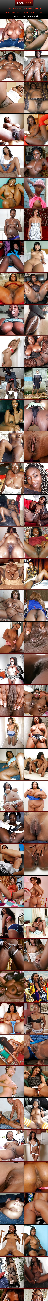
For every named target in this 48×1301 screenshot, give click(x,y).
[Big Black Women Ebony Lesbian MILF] (12, 1018)
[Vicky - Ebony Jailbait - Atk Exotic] (12, 955)
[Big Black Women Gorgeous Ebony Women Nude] (36, 288)
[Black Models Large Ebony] (12, 796)
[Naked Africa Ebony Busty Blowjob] (12, 1081)
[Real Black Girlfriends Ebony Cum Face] (12, 34)
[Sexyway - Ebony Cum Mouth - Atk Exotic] (36, 1272)
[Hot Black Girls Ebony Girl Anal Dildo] (12, 574)
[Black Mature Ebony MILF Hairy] (36, 320)
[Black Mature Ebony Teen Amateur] (12, 542)
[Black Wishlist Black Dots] (12, 351)
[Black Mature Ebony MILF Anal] (12, 129)
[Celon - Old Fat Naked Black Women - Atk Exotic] (36, 637)
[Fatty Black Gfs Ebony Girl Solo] (12, 320)
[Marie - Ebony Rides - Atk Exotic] (36, 1145)
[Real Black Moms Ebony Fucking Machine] (12, 66)
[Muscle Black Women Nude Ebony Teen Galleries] (36, 66)
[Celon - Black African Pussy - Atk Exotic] (36, 478)
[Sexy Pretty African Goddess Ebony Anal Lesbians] (36, 415)
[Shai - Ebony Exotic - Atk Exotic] (12, 1272)
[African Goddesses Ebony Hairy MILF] (12, 383)
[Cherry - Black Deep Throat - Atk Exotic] (12, 859)
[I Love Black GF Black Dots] (12, 1145)
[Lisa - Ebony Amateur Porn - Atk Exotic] (36, 955)
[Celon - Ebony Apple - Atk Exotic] (12, 701)
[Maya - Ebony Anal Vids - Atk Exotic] (36, 1018)
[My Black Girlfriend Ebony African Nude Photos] (12, 986)
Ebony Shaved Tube (32, 12)
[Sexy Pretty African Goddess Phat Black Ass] (36, 986)
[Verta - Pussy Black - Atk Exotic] (12, 891)
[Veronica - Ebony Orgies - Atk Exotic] (12, 1177)
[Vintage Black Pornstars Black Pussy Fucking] (36, 34)
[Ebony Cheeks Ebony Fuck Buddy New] (12, 1050)
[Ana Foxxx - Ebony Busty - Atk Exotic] (12, 256)
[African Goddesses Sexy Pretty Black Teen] (12, 827)
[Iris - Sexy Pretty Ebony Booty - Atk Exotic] (36, 669)
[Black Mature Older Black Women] (36, 701)
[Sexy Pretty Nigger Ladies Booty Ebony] (12, 732)
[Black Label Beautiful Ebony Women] (36, 1177)
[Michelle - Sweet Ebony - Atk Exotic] (36, 859)
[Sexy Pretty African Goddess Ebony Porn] (36, 97)
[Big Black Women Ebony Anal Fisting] (36, 796)
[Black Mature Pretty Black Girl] (36, 1240)
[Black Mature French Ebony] (36, 923)
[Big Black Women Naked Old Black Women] (12, 605)
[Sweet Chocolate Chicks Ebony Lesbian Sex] (36, 161)
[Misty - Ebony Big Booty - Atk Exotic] (12, 161)
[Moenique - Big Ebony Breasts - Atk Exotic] (12, 637)
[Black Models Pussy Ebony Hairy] (36, 129)
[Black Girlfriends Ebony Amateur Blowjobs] (12, 1208)
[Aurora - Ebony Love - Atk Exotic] (36, 891)
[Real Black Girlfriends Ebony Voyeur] (12, 415)
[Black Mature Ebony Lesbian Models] (12, 193)
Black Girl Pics (13, 12)
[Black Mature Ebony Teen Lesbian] (36, 574)
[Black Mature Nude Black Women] (12, 669)
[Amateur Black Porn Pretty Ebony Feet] (12, 447)
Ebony (24, 3)
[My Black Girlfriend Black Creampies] (36, 383)
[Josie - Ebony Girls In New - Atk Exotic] (36, 605)
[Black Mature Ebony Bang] (12, 478)
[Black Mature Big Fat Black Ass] (36, 732)
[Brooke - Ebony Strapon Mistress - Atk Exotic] (36, 224)
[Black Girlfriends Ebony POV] (36, 1113)
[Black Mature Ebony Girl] (36, 351)
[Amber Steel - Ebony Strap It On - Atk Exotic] (36, 447)
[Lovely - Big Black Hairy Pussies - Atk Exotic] (36, 510)
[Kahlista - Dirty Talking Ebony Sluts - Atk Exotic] (36, 764)
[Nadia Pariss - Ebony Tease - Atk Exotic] (36, 1208)
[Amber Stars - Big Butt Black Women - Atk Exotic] (36, 1050)
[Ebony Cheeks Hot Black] (36, 193)
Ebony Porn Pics (32, 8)
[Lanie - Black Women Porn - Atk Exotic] (36, 827)
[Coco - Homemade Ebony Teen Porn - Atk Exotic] (12, 923)
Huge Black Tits (15, 8)
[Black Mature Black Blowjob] (12, 510)
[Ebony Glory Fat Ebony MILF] (12, 1113)
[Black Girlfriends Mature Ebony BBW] (36, 256)
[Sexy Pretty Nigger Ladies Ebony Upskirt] (36, 1081)
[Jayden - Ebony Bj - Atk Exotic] (12, 1240)
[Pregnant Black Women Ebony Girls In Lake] (12, 224)
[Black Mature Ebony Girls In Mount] (12, 288)
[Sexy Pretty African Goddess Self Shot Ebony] (36, 542)
